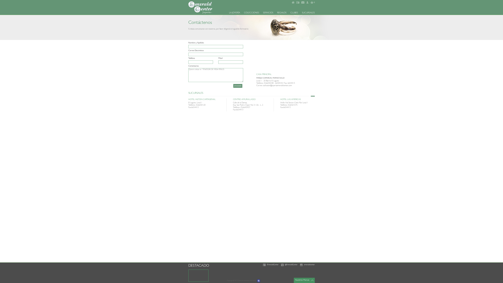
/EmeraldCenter (272, 265)
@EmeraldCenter (291, 265)
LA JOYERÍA (234, 13)
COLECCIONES (251, 13)
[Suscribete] (307, 3)
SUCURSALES (308, 13)
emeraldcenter (309, 265)
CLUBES (294, 13)
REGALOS (281, 13)
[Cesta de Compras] (312, 3)
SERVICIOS (268, 13)
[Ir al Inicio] (293, 3)
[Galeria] (297, 3)
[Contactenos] (302, 3)
